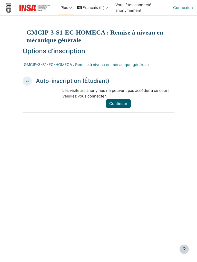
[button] (92, 7)
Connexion (183, 7)
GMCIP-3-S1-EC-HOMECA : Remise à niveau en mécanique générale (86, 64)
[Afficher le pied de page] (184, 249)
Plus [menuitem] (64, 7)
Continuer (118, 103)
